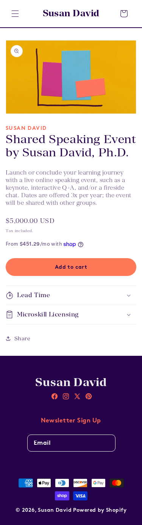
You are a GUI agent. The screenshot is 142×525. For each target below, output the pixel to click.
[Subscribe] (106, 445)
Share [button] (22, 338)
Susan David (55, 510)
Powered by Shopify (99, 510)
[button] (15, 13)
